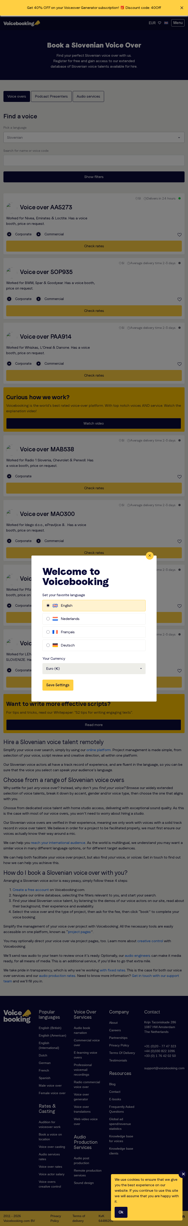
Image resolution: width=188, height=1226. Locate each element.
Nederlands (70, 619)
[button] (94, 8)
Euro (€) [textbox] (53, 668)
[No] (182, 1174)
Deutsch (68, 645)
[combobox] (94, 668)
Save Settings (57, 685)
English (66, 605)
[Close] (150, 556)
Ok (121, 1212)
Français (68, 632)
